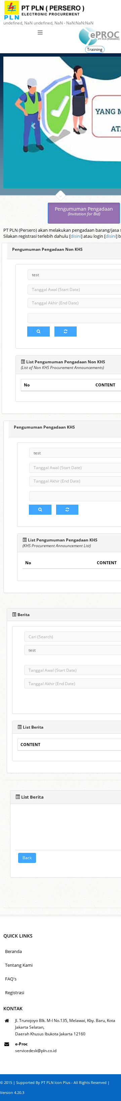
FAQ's (10, 979)
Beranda (13, 951)
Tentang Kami (19, 965)
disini (76, 236)
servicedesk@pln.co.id (35, 1050)
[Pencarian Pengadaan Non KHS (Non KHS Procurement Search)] (38, 331)
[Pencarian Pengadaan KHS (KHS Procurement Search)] (40, 510)
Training (95, 49)
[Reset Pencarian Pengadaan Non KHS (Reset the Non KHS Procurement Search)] (65, 331)
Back (27, 858)
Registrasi (14, 992)
